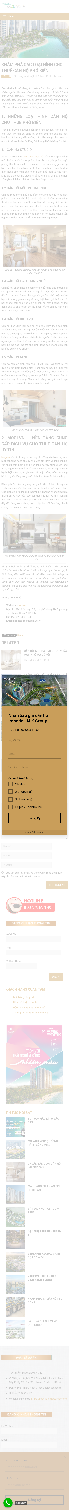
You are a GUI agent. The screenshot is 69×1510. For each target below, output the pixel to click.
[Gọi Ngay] (8, 1502)
